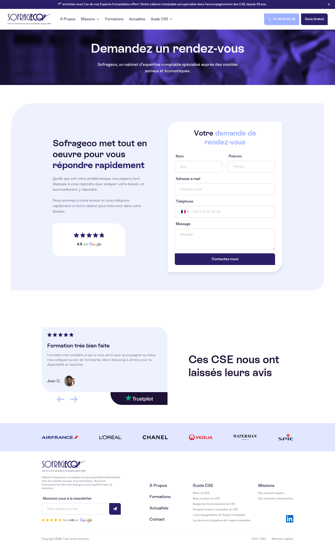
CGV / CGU (259, 538)
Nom (179, 156)
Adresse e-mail (188, 179)
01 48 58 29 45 (284, 19)
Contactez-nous (225, 259)
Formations (160, 496)
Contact (157, 519)
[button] (184, 212)
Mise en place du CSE (206, 498)
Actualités (158, 508)
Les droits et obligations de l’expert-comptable (222, 520)
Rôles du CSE (201, 493)
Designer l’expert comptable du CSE (215, 509)
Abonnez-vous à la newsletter (67, 498)
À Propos (158, 485)
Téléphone (184, 201)
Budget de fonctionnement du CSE (214, 504)
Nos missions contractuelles (275, 498)
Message (183, 224)
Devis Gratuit (314, 19)
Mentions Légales (282, 538)
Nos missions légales (271, 493)
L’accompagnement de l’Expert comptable (219, 515)
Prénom (235, 156)
